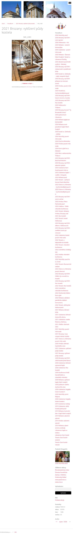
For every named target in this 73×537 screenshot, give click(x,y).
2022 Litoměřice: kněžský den (63, 251)
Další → (32, 83)
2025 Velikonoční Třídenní (60, 106)
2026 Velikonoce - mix (62, 42)
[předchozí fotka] (5, 60)
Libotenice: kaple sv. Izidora (61, 431)
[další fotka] (50, 60)
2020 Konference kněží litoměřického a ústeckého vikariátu (62, 375)
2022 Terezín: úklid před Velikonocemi (62, 306)
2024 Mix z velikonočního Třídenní (63, 154)
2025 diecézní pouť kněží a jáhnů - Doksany (63, 63)
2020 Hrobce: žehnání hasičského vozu (62, 345)
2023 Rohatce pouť (61, 177)
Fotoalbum (10, 23)
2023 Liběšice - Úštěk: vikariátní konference (62, 207)
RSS (16, 532)
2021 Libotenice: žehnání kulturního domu (63, 316)
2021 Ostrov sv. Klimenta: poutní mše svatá (63, 340)
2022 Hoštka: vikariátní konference (62, 256)
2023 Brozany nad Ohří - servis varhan (62, 198)
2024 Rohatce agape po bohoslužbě (62, 121)
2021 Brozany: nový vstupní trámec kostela (62, 335)
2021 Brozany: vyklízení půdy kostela (25, 23)
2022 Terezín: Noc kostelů (63, 286)
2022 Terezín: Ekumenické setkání (63, 265)
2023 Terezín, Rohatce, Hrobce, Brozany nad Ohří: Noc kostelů (62, 213)
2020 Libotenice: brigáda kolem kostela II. (62, 390)
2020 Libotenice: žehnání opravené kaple (63, 364)
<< (56, 522)
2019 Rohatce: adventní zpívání (62, 417)
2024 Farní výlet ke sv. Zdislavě (62, 150)
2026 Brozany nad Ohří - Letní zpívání (62, 39)
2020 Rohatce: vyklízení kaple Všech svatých (62, 381)
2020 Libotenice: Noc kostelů (61, 369)
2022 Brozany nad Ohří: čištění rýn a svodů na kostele (62, 276)
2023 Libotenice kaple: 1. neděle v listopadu (63, 174)
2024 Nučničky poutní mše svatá (62, 138)
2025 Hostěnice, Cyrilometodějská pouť (62, 92)
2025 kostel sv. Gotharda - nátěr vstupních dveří (63, 75)
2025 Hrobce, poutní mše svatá (63, 87)
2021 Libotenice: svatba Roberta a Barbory (62, 321)
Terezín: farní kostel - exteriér (61, 439)
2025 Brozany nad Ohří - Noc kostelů (62, 101)
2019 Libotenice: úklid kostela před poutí (62, 407)
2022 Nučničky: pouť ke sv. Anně (62, 260)
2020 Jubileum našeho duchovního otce (62, 386)
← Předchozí (24, 83)
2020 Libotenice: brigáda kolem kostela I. (62, 400)
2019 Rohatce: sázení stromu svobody (61, 427)
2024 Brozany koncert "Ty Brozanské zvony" (63, 111)
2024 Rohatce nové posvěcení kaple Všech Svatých (62, 126)
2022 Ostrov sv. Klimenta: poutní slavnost (63, 270)
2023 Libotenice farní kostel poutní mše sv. (61, 169)
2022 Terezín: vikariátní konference (62, 246)
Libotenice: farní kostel (62, 435)
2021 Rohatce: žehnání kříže (62, 311)
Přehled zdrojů (59, 500)
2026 (65, 522)
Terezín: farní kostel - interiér (61, 443)
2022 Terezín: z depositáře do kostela (61, 241)
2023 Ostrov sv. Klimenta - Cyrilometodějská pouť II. (63, 191)
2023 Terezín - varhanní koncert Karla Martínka (62, 181)
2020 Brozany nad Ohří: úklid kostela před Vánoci (63, 359)
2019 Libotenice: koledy (62, 404)
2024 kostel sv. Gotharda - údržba (63, 133)
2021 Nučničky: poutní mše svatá (62, 330)
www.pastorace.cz (60, 479)
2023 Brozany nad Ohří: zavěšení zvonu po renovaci (62, 230)
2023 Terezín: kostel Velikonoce (61, 219)
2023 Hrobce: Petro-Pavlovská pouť (61, 203)
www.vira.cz (59, 482)
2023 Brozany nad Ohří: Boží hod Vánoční (62, 159)
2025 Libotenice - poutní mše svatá (62, 51)
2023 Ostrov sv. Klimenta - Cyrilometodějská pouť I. (63, 186)
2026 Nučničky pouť (61, 35)
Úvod (3, 23)
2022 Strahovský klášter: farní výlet (62, 294)
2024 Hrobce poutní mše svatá (63, 145)
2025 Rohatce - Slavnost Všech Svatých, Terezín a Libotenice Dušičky (62, 57)
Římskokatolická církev (62, 470)
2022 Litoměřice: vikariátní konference (61, 289)
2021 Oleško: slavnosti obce (62, 325)
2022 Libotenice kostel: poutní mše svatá (62, 236)
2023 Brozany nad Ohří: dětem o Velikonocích (62, 224)
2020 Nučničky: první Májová (61, 395)
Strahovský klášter (60, 477)
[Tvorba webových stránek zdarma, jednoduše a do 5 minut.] (10, 532)
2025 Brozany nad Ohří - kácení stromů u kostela (62, 97)
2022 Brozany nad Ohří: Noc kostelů (62, 282)
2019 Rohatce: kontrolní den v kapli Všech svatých (63, 412)
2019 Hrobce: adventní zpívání (62, 422)
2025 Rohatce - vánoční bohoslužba (62, 46)
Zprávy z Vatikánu (60, 475)
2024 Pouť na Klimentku (62, 141)
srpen (61, 522)
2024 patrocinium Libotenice (60, 116)
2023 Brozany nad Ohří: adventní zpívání (62, 164)
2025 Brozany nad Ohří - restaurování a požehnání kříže (63, 69)
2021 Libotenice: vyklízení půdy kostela (63, 349)
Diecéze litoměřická (61, 472)
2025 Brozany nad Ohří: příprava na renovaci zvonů (62, 81)
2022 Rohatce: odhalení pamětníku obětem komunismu (62, 300)
